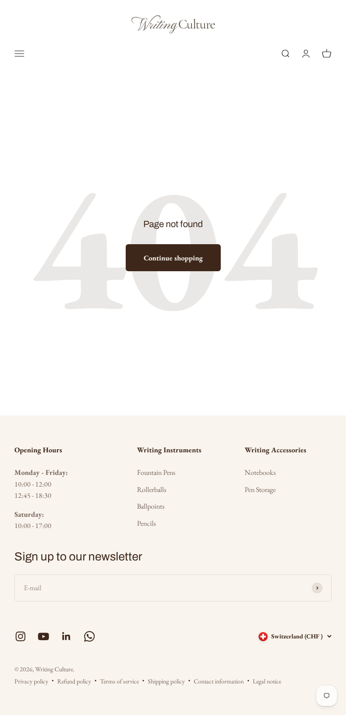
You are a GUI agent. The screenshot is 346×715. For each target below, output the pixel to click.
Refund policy (74, 681)
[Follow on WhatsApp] (89, 636)
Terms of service (119, 681)
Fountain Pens (156, 472)
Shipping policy (166, 681)
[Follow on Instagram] (20, 636)
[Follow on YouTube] (43, 636)
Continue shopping (173, 258)
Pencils (146, 523)
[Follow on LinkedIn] (66, 636)
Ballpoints (150, 506)
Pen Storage (260, 489)
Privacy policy (31, 681)
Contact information (219, 681)
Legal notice (267, 681)
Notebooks (260, 472)
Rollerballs (151, 489)
